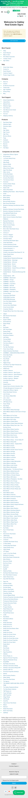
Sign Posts (5, 134)
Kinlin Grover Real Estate (9, 533)
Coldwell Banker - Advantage (10, 260)
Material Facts (6, 104)
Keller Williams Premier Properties (11, 487)
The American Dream (8, 180)
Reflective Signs (7, 106)
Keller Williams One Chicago (10, 481)
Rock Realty (6, 648)
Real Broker (6, 616)
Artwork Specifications (8, 100)
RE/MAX (5, 646)
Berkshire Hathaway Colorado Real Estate (13, 209)
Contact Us (6, 69)
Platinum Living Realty (8, 591)
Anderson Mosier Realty (9, 184)
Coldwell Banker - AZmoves (10, 262)
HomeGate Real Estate (9, 380)
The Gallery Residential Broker (10, 687)
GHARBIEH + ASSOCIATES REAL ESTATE (13, 353)
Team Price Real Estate (9, 679)
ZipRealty (5, 712)
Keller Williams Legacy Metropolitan (12, 461)
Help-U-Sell (6, 360)
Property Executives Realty (9, 603)
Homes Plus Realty (8, 366)
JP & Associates (7, 400)
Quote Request (7, 52)
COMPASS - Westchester (9, 277)
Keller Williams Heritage (9, 451)
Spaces (5, 673)
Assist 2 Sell (6, 187)
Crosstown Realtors (8, 309)
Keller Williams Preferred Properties (12, 496)
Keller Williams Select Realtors (10, 508)
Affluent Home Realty (8, 168)
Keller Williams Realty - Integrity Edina (12, 443)
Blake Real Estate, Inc (8, 223)
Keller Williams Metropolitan (10, 467)
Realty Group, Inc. (7, 626)
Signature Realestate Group (10, 660)
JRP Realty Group (7, 402)
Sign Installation (7, 89)
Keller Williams (6, 407)
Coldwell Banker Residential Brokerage (12, 258)
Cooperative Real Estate (9, 295)
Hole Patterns (6, 108)
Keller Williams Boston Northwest (11, 417)
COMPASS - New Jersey (9, 287)
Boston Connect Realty (9, 225)
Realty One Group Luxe (9, 636)
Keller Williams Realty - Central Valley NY (13, 440)
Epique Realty (6, 323)
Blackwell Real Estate (8, 221)
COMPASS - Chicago (8, 279)
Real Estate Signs (7, 122)
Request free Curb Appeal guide (11, 780)
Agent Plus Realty (7, 170)
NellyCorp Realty (7, 571)
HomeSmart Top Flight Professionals (12, 364)
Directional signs (7, 126)
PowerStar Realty (7, 593)
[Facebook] (12, 788)
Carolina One (6, 231)
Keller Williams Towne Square (10, 518)
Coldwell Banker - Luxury (9, 270)
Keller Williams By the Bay (9, 419)
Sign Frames (6, 132)
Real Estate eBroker (8, 618)
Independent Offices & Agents (10, 154)
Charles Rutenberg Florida (9, 244)
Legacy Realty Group (8, 547)
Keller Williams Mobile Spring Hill (11, 471)
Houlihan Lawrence (8, 370)
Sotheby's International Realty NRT (12, 667)
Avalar (4, 193)
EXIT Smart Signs (7, 329)
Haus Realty (6, 359)
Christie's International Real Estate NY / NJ (13, 252)
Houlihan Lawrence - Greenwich (11, 376)
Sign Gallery (6, 60)
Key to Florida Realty (8, 530)
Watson (5, 705)
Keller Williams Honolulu (9, 453)
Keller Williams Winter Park (9, 524)
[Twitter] (15, 788)
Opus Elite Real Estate (8, 578)
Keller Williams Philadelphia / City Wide (12, 479)
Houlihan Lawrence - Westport (10, 378)
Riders (4, 128)
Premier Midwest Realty (9, 595)
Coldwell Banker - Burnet (9, 264)
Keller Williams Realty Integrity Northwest (13, 504)
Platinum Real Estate (8, 589)
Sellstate (5, 654)
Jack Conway (6, 394)
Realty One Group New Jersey (10, 638)
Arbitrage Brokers (7, 185)
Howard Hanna (7, 384)
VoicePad (5, 701)
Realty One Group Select (9, 642)
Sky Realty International (9, 663)
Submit (14, 783)
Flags (4, 138)
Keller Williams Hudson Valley (10, 437)
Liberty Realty (6, 549)
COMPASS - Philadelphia (9, 289)
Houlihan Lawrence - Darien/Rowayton (12, 374)
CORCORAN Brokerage (9, 299)
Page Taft (5, 581)
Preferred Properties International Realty (13, 597)
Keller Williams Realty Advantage (11, 409)
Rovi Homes (6, 650)
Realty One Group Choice (9, 634)
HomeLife (5, 382)
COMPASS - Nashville (8, 285)
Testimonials (6, 87)
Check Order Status (8, 67)
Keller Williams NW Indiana (9, 477)
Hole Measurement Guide (9, 110)
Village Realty (6, 697)
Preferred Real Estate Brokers (10, 599)
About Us (5, 81)
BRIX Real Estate (7, 227)
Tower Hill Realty (7, 693)
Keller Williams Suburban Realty (11, 512)
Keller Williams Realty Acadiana (11, 502)
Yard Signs (6, 148)
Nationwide (6, 565)
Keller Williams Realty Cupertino (11, 429)
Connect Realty (7, 293)
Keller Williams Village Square (10, 522)
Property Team (7, 605)
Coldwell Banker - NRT (8, 276)
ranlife (4, 615)
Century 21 (6, 232)
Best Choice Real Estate (9, 203)
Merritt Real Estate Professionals (11, 557)
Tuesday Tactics (7, 58)
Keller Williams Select (8, 492)
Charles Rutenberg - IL (9, 248)
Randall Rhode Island (8, 613)
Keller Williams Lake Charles (10, 465)
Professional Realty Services (10, 601)
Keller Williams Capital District (10, 421)
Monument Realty (7, 561)
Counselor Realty (7, 303)
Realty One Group (7, 632)
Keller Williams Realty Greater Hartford (12, 433)
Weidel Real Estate (8, 708)
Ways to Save (6, 54)
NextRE (5, 569)
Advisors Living (7, 166)
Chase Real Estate (7, 242)
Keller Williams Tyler (8, 526)
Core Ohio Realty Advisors (9, 301)
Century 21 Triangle (8, 236)
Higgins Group (6, 362)
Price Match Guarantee (9, 56)
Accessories (6, 142)
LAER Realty (6, 535)
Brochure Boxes (7, 136)
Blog (4, 93)
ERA (4, 325)
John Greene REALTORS (9, 396)
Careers (5, 83)
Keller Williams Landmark (9, 457)
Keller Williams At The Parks (10, 415)
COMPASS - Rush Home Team (11, 291)
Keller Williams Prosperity (9, 498)
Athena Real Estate (8, 189)
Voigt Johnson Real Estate (9, 703)
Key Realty (6, 528)
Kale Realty (6, 405)
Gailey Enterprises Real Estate (10, 351)
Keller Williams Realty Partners (10, 431)
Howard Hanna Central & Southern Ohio (13, 386)
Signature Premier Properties (10, 658)
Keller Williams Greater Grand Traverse (13, 449)
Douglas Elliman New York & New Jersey (13, 311)
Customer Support (7, 73)
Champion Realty (7, 238)
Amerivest (5, 182)
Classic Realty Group (8, 254)
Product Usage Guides (8, 75)
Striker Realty (6, 677)
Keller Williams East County (10, 435)
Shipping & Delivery (8, 115)
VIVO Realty (6, 699)
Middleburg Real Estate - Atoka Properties (13, 191)
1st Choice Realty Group (9, 158)
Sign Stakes (6, 130)
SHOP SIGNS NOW (14, 40)
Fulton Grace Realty (8, 349)
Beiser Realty (6, 197)
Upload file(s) (6, 102)
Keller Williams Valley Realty (10, 520)
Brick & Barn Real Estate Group (11, 229)
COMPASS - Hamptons (9, 281)
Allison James (6, 172)
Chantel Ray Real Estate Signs (10, 240)
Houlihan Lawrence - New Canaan (11, 372)
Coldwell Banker (7, 256)
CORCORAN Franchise (9, 297)
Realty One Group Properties (10, 640)
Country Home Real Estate (9, 305)
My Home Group (7, 563)
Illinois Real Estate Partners (10, 392)
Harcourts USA (7, 357)
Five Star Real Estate (8, 347)
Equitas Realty (6, 331)
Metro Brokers (6, 559)
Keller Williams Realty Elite (9, 441)
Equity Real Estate (7, 333)
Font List (5, 113)
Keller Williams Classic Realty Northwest (13, 423)
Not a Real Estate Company (10, 575)
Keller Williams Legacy (8, 459)
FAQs (4, 51)
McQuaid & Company (8, 555)
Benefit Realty (6, 199)
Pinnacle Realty (7, 587)
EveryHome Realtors (8, 335)
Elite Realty (6, 317)
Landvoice (5, 539)
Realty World (6, 644)
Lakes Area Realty (7, 537)
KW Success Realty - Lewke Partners (12, 516)
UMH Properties (7, 695)
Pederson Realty (7, 583)
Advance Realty (7, 164)
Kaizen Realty (6, 404)
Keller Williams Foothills (9, 447)
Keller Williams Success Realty (10, 514)
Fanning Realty (7, 339)
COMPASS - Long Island (9, 283)
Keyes (4, 532)
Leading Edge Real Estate (9, 545)
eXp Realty (6, 337)
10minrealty (6, 160)
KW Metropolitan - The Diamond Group (13, 469)
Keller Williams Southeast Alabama (11, 510)
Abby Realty (6, 162)
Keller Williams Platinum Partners (11, 483)
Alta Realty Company (8, 176)
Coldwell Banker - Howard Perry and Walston (14, 268)
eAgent (5, 313)
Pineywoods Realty (8, 585)
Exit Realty (5, 327)
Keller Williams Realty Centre (10, 500)
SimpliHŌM (6, 661)
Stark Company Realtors (9, 675)
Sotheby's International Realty (10, 665)
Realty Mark (6, 630)
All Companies (6, 156)
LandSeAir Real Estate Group (10, 541)
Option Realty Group (8, 577)
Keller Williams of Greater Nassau (11, 475)
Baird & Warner (7, 195)
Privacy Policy (6, 91)
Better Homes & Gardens (9, 215)
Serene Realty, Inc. (8, 656)
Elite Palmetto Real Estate (9, 315)
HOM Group (6, 368)
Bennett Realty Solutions (9, 201)
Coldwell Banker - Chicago (9, 266)
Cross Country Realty (8, 307)
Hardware (5, 140)
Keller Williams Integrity (9, 455)
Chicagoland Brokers (8, 250)
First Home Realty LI (8, 343)
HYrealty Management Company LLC (12, 388)
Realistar (5, 620)
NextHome (5, 567)
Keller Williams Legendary (9, 463)
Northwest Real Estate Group (10, 573)
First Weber (6, 345)
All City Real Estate (8, 174)
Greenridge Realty (7, 355)
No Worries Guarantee (8, 85)
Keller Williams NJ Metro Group (11, 473)
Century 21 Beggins (8, 234)
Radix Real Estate (7, 611)
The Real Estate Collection (9, 689)
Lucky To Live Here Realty (9, 553)
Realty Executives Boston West (11, 628)
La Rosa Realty (7, 543)
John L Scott (6, 398)
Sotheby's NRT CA (7, 669)
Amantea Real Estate (8, 178)
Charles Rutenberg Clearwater (10, 246)
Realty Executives (7, 624)
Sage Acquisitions (7, 652)
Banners (5, 144)
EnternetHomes (7, 321)
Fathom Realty (6, 341)
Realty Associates (7, 622)
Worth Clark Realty (8, 710)
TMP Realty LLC (7, 691)
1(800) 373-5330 (21, 14)
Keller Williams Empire (8, 445)
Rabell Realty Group (8, 609)
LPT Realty (6, 551)
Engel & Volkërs (7, 319)
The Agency (6, 681)
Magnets (5, 146)
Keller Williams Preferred (9, 494)
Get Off (16, 10)
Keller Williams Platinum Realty (10, 485)
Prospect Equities (7, 607)
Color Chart (6, 112)
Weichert (5, 706)
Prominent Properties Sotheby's (11, 671)
